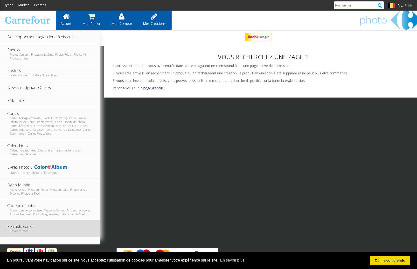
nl (400, 5)
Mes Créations (154, 23)
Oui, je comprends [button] (390, 260)
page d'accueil (154, 88)
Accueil (66, 23)
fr (410, 5)
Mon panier (91, 23)
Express (40, 5)
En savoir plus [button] (232, 260)
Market (23, 5)
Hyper (8, 5)
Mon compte (121, 23)
